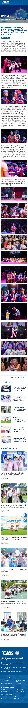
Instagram (19, 699)
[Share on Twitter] (18, 377)
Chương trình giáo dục (20, 680)
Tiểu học (5, 691)
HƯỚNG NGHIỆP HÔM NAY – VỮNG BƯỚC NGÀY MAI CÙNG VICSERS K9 (19, 388)
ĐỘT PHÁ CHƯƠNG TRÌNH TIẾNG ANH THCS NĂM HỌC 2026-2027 (20, 429)
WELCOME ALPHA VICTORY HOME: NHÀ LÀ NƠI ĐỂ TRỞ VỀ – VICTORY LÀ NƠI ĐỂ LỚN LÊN (19, 409)
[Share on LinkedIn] (24, 377)
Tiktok (18, 697)
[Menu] (25, 2)
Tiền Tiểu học (19, 689)
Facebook (6, 697)
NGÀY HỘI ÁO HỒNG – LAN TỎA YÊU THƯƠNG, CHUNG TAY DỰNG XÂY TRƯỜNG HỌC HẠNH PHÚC (19, 399)
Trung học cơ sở (20, 691)
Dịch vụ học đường (7, 683)
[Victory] (5, 2)
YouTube (6, 699)
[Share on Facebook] (15, 377)
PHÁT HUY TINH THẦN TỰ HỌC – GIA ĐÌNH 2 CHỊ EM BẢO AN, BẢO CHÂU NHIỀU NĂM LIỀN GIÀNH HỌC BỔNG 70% (20, 439)
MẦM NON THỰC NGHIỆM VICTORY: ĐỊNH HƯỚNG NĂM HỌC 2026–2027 (18, 419)
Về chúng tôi (6, 680)
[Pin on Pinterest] (21, 377)
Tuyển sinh (18, 683)
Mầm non (5, 689)
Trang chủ (4, 19)
